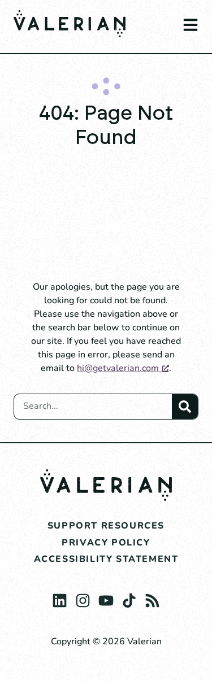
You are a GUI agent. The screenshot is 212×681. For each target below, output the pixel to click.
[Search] (185, 406)
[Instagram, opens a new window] (82, 597)
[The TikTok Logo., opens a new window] (129, 597)
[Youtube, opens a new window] (106, 597)
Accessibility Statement (106, 559)
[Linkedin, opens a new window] (59, 597)
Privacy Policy (106, 542)
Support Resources (106, 526)
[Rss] (152, 597)
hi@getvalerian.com (118, 368)
